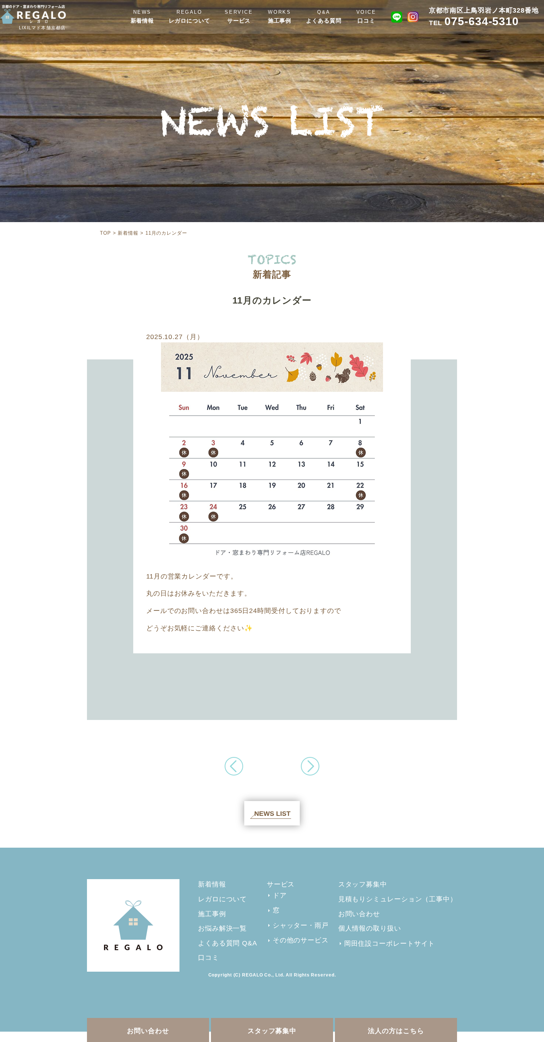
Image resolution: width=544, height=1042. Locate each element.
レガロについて (189, 20)
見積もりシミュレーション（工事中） (397, 899)
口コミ (366, 20)
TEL (474, 23)
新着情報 (142, 20)
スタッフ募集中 (272, 1031)
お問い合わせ (148, 1031)
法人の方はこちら (396, 1031)
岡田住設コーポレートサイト (389, 943)
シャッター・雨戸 (301, 925)
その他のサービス (301, 940)
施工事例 (280, 20)
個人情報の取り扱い (369, 928)
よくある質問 (323, 20)
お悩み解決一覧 (222, 928)
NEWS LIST (272, 813)
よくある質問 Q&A (227, 943)
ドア (280, 895)
